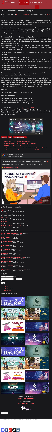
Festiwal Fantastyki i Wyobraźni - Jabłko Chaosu (12, 226)
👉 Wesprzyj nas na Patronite (10, 167)
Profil (30, 7)
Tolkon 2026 (4, 218)
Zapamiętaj (5, 280)
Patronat (48, 14)
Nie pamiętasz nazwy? (8, 288)
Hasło (15, 278)
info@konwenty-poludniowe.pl (26, 403)
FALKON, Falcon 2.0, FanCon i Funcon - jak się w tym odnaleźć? (16, 145)
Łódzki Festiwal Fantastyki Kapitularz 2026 (12, 233)
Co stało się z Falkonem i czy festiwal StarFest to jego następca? (17, 141)
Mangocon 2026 (4, 253)
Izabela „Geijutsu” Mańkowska (22, 14)
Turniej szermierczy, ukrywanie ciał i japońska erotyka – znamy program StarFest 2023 (21, 149)
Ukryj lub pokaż (5, 412)
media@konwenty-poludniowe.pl (26, 398)
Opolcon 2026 (6, 245)
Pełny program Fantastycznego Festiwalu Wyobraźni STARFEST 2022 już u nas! (20, 143)
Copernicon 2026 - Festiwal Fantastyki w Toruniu (14, 257)
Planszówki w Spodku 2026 (7, 265)
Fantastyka (4, 137)
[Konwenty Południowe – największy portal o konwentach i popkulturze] (5, 2)
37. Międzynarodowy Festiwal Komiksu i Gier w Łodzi (14, 269)
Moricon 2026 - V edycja (6, 241)
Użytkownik (16, 276)
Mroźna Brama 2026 (5, 249)
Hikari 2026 (5, 210)
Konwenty (13, 2)
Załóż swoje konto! (7, 290)
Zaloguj (3, 283)
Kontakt (37, 7)
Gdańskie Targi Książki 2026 (7, 237)
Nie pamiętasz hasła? (8, 286)
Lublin (10, 137)
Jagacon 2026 (4, 214)
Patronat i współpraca (34, 2)
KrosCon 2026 (4, 222)
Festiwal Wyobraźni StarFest (19, 137)
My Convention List (23, 2)
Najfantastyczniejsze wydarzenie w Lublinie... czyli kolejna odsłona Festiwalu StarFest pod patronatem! (25, 147)
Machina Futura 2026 (6, 261)
